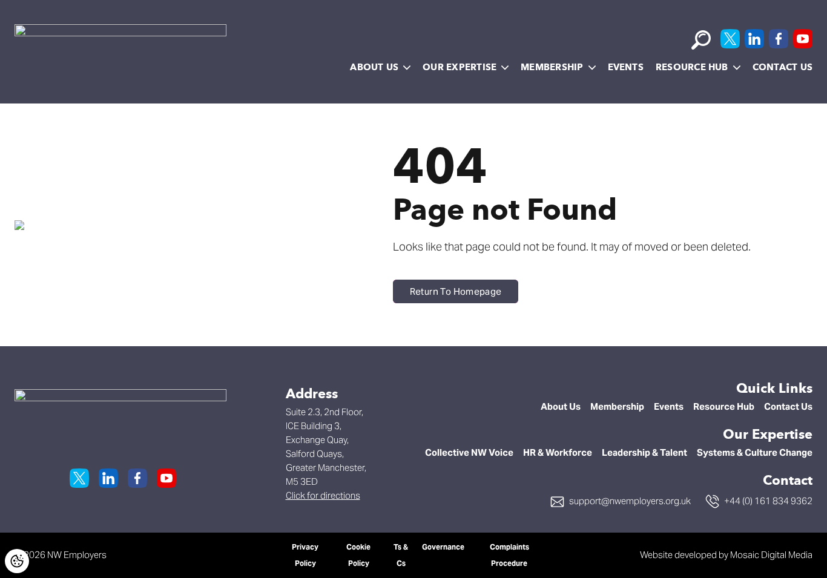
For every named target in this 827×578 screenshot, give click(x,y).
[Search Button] (701, 40)
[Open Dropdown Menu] (406, 68)
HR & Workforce (557, 452)
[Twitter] (730, 38)
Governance (443, 546)
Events (626, 67)
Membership (552, 67)
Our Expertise (459, 67)
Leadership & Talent (644, 452)
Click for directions (323, 495)
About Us (374, 67)
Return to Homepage (456, 291)
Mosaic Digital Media (771, 554)
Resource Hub (692, 67)
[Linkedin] (754, 38)
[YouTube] (802, 38)
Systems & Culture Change (754, 452)
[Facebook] (778, 38)
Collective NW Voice (469, 452)
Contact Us (782, 67)
